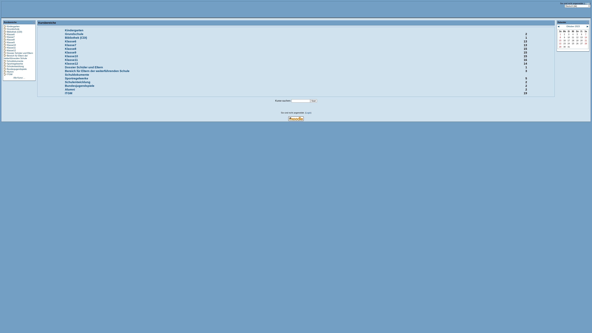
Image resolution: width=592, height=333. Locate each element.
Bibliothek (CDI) (14, 32)
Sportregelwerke (15, 63)
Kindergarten (13, 26)
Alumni (10, 71)
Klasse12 (11, 50)
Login (587, 3)
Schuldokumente (15, 61)
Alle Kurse (18, 78)
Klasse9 (11, 42)
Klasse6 (11, 34)
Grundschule (13, 29)
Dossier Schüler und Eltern (20, 53)
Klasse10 (11, 45)
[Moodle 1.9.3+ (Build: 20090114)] (296, 120)
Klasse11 (11, 47)
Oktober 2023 (573, 26)
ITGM (9, 74)
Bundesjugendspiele (17, 69)
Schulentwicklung (15, 66)
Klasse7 (11, 37)
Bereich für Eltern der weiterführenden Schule (16, 57)
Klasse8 (11, 39)
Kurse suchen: (283, 100)
